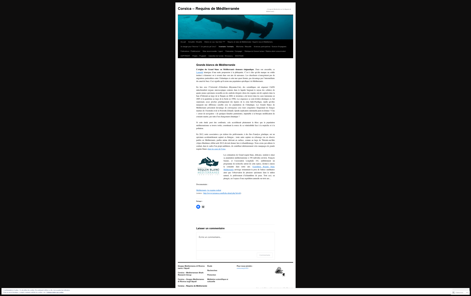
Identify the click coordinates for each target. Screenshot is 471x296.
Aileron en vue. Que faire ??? (214, 42)
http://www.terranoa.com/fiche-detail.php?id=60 (222, 193)
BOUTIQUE (239, 56)
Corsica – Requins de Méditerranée (208, 8)
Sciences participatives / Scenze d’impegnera (270, 46)
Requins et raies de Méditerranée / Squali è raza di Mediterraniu (250, 42)
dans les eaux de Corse (216, 149)
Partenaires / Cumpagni (233, 51)
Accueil (183, 42)
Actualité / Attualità (195, 42)
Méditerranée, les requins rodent (208, 190)
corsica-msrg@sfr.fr (242, 268)
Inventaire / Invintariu (226, 46)
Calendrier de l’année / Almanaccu (221, 56)
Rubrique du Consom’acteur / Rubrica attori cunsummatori (265, 51)
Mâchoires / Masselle (243, 46)
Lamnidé (199, 72)
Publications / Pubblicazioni (190, 51)
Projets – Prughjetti (199, 56)
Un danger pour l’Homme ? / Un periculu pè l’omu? (198, 46)
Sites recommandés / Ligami (213, 51)
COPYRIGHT (185, 56)
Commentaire (264, 255)
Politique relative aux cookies (55, 292)
